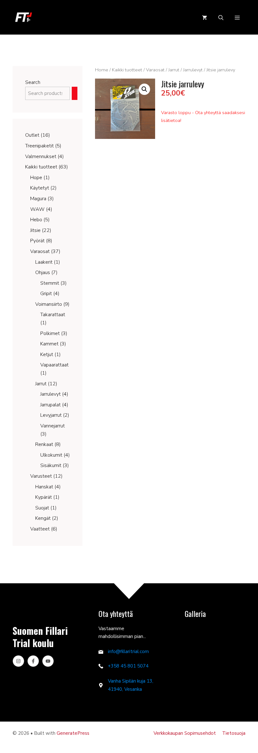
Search (32, 82)
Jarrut (173, 70)
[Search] (74, 93)
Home (101, 70)
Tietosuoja (233, 733)
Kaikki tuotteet (127, 70)
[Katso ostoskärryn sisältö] (204, 17)
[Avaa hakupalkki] (221, 17)
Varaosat (155, 70)
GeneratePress (73, 733)
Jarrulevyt (193, 70)
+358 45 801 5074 (128, 666)
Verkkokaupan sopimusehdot (185, 733)
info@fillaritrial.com (128, 651)
